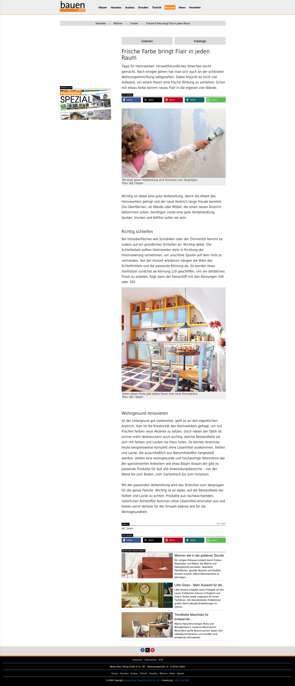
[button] (131, 99)
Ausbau (129, 7)
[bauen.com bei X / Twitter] (147, 650)
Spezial (180, 673)
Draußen (143, 7)
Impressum (137, 659)
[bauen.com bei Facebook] (143, 650)
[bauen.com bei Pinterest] (152, 650)
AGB (161, 659)
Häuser (103, 7)
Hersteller (195, 7)
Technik (156, 7)
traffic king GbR (181, 680)
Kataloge (200, 41)
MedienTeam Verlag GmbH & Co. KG (142, 680)
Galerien (147, 41)
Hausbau (116, 7)
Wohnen (170, 7)
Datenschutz (151, 659)
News (182, 7)
